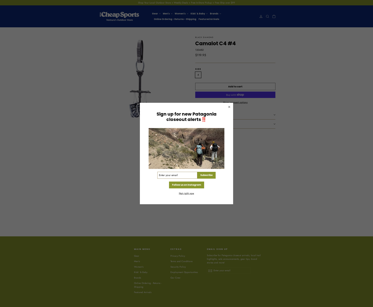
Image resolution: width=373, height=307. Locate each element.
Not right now (186, 193)
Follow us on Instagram (186, 184)
